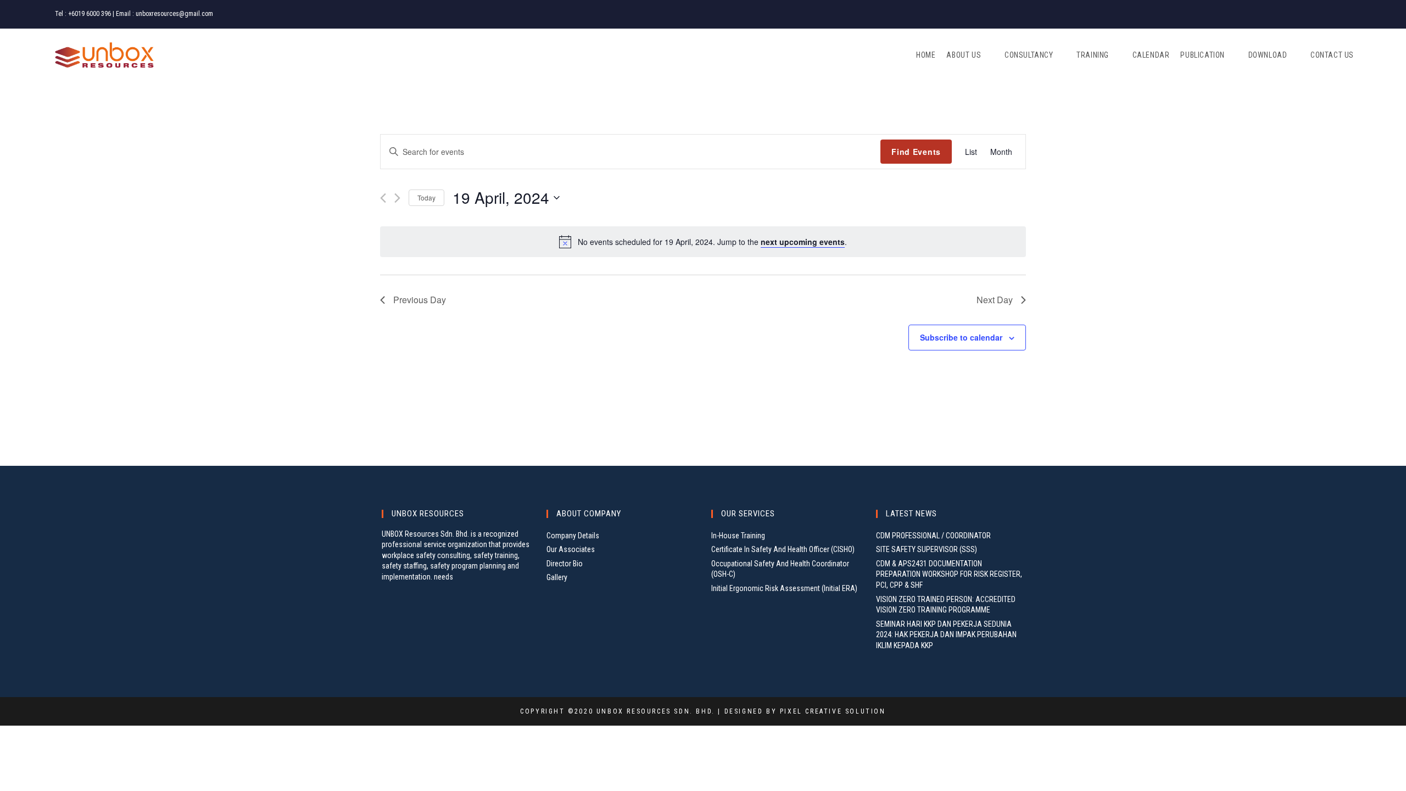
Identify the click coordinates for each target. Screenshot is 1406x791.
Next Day (995, 299)
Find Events (916, 151)
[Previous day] (383, 198)
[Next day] (397, 198)
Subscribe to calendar (961, 337)
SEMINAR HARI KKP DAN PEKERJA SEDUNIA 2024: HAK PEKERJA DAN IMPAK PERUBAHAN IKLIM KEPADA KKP (946, 635)
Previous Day (419, 299)
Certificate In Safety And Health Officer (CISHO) (783, 549)
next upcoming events (803, 241)
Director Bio (564, 563)
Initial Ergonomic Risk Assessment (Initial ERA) (784, 588)
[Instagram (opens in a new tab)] (1334, 14)
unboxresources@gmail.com (174, 14)
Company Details (572, 535)
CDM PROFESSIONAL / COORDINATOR (933, 535)
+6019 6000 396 (89, 14)
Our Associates (570, 549)
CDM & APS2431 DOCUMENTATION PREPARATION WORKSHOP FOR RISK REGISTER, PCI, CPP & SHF (949, 574)
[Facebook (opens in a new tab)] (1321, 14)
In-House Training (738, 535)
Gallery (556, 577)
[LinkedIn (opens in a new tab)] (1346, 14)
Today (426, 197)
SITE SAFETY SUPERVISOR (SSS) (926, 549)
